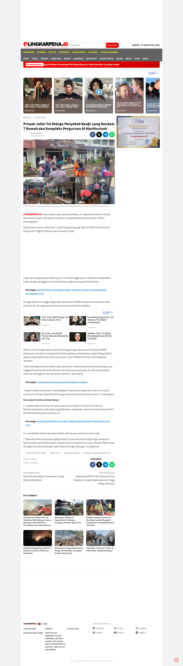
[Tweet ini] (99, 134)
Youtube (120, 632)
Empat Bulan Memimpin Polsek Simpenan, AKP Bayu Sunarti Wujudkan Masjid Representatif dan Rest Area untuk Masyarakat (55, 641)
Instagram (143, 628)
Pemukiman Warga (71, 453)
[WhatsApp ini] (112, 134)
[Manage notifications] (176, 659)
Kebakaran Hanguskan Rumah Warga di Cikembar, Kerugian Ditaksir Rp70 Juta (69, 550)
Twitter (120, 628)
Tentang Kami (29, 629)
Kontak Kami (73, 629)
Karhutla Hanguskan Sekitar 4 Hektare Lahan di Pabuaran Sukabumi (37, 550)
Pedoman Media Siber (33, 633)
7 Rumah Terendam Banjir (35, 453)
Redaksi (48, 629)
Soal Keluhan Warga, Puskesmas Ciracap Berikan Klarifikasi (43, 476)
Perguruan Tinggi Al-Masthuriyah (97, 453)
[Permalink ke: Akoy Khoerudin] (26, 134)
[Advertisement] (91, 20)
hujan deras (55, 453)
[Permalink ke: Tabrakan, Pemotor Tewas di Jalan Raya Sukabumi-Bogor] (100, 538)
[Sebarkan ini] (93, 134)
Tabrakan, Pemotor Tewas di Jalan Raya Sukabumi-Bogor (100, 549)
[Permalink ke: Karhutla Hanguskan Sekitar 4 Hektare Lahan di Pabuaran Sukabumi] (37, 538)
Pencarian (112, 45)
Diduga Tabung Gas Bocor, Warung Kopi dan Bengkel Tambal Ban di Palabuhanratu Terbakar (100, 521)
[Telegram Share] (105, 134)
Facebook (100, 628)
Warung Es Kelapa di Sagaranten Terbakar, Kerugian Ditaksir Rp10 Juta (68, 520)
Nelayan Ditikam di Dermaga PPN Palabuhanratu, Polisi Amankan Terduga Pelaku (55, 64)
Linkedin (99, 632)
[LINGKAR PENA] (45, 45)
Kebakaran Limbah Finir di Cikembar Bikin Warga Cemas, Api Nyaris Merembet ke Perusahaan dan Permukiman (37, 521)
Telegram (142, 632)
